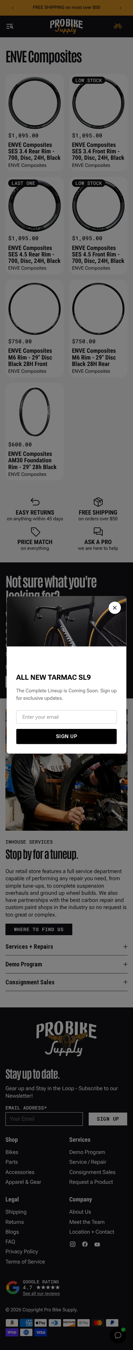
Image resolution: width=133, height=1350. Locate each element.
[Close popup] (115, 608)
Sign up (66, 736)
